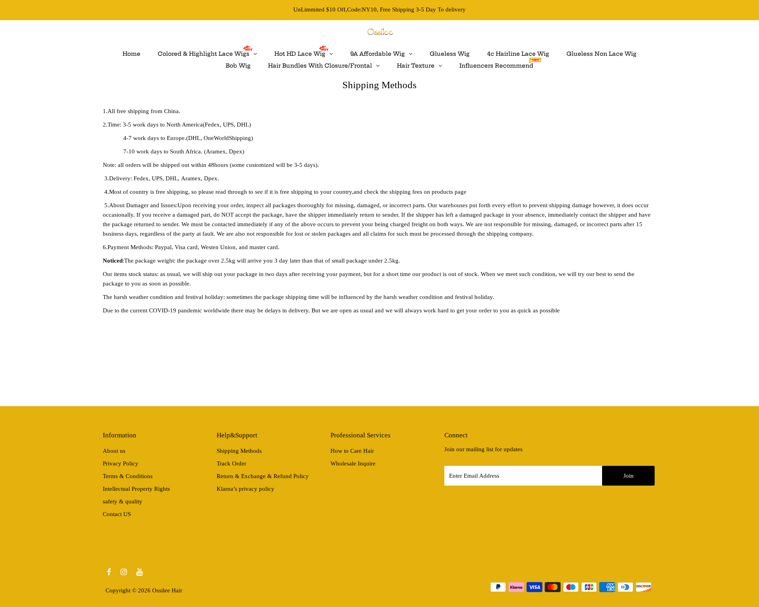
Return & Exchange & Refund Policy (263, 476)
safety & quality (122, 501)
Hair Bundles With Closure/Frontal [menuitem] (320, 65)
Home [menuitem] (131, 53)
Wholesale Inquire (353, 463)
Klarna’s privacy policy (245, 489)
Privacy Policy (120, 463)
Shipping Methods (239, 451)
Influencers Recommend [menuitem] (496, 65)
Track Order (231, 463)
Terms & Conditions (128, 476)
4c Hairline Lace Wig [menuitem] (518, 53)
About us (114, 451)
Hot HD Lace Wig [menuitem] (299, 53)
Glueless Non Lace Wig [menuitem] (601, 53)
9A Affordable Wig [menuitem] (377, 53)
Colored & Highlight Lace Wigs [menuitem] (203, 53)
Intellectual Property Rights (136, 489)
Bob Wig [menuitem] (238, 65)
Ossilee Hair (167, 590)
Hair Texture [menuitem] (415, 65)
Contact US (117, 514)
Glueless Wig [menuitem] (450, 53)
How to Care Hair (352, 451)
